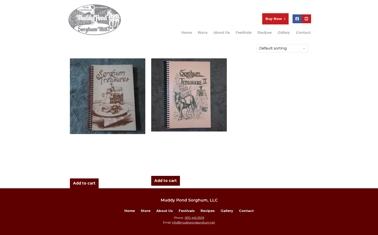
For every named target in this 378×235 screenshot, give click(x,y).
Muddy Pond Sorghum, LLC (189, 200)
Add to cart (84, 183)
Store (203, 32)
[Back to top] (367, 224)
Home (187, 32)
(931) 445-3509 (295, 6)
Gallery (284, 32)
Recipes (265, 32)
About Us (222, 32)
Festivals (244, 32)
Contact (303, 32)
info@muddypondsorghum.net (193, 222)
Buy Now (274, 19)
